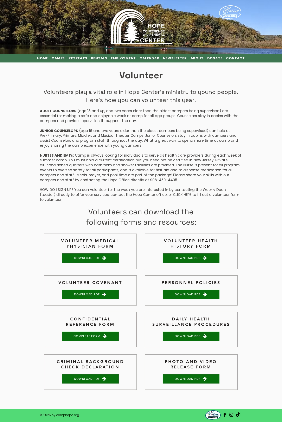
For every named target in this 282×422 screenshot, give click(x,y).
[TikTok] (238, 414)
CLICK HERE (182, 194)
